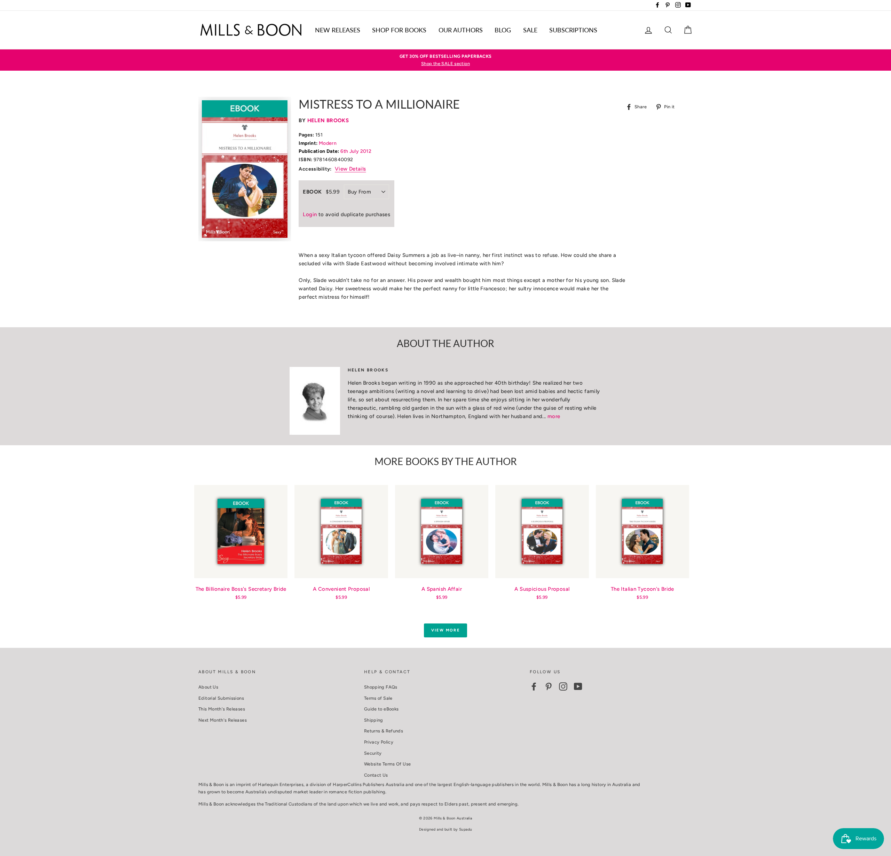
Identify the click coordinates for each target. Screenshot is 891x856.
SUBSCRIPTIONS (573, 30)
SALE (530, 30)
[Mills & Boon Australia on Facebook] (534, 686)
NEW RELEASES (337, 30)
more (553, 416)
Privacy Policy (378, 742)
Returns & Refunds (383, 730)
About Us (208, 687)
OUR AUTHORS (461, 30)
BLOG (503, 30)
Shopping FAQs (380, 687)
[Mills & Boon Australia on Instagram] (563, 686)
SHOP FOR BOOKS (399, 30)
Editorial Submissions (221, 698)
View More (445, 630)
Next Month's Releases (222, 720)
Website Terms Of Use (387, 764)
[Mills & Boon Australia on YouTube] (578, 686)
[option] (445, 60)
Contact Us (376, 775)
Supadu (465, 829)
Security (373, 753)
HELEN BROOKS (328, 120)
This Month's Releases (221, 709)
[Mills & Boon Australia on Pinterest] (548, 686)
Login (310, 214)
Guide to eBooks (381, 709)
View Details (350, 169)
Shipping (373, 720)
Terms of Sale (378, 698)
